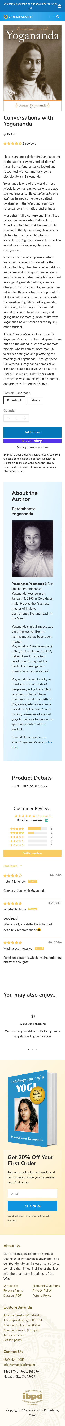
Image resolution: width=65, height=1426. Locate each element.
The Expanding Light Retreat (22, 1320)
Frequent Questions (46, 1285)
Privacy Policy (42, 1290)
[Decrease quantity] (8, 418)
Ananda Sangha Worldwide (22, 1315)
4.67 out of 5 (41, 816)
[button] (13, 143)
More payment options (32, 447)
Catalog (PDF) (12, 1295)
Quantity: (9, 410)
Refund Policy (42, 1295)
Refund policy (12, 1340)
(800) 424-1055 (14, 1359)
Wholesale (10, 1285)
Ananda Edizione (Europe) (21, 1330)
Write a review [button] (32, 853)
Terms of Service (15, 1335)
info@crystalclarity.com (19, 1364)
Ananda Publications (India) (22, 1325)
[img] (12, 876)
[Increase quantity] (24, 418)
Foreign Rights (13, 1290)
